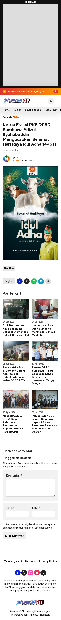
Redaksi (30, 561)
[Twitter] (24, 572)
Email (36, 507)
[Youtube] (37, 572)
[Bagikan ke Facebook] (20, 281)
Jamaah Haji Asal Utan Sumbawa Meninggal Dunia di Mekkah (44, 330)
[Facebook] (17, 572)
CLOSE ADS (30, 2)
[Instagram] (30, 572)
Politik (17, 109)
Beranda (7, 117)
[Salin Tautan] (48, 281)
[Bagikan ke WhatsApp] (34, 281)
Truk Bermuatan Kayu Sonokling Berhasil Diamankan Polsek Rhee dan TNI (16, 330)
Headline (9, 268)
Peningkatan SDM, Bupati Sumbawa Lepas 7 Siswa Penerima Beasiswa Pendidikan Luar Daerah (44, 424)
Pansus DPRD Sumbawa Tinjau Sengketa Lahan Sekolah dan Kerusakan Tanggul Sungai (44, 375)
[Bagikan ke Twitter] (27, 281)
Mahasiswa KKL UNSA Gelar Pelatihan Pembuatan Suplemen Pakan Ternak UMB (13, 424)
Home (6, 109)
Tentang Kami (13, 561)
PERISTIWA (50, 109)
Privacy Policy (48, 561)
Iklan (17, 117)
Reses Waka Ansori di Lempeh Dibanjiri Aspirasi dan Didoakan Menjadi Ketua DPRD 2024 (15, 374)
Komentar (14, 475)
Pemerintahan (32, 109)
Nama (10, 507)
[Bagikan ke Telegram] (41, 281)
